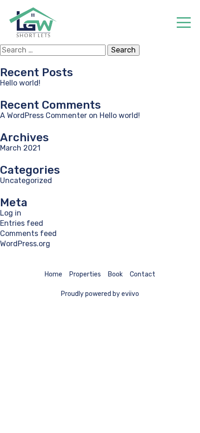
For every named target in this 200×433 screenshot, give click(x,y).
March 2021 (20, 148)
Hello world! (20, 83)
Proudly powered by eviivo (100, 294)
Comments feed (28, 233)
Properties (85, 274)
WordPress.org (25, 243)
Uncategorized (26, 180)
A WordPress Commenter (43, 115)
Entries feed (21, 223)
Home (53, 274)
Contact (142, 274)
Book (115, 274)
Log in (10, 213)
